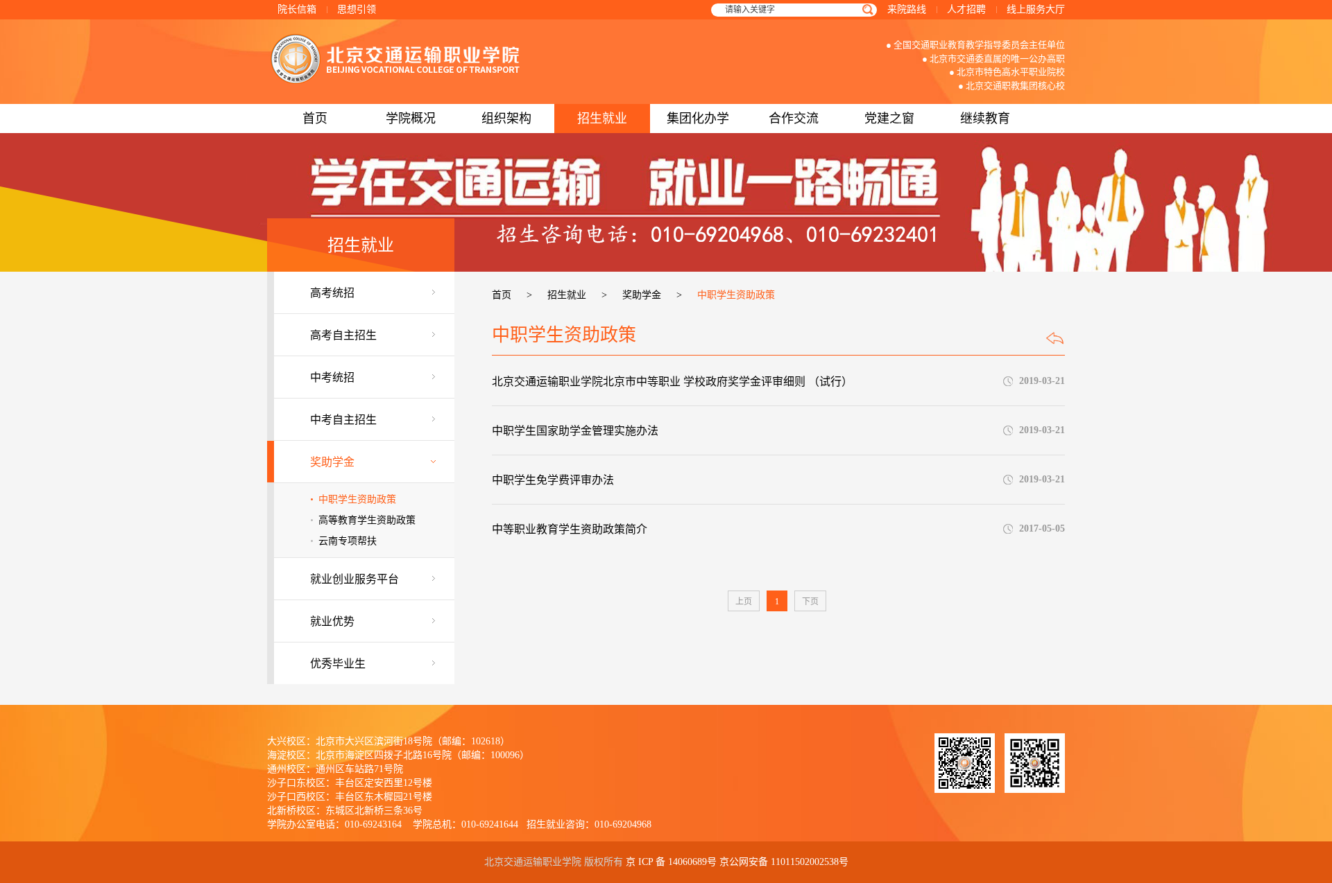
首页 (314, 118)
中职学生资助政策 (357, 499)
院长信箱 (297, 9)
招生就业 (602, 118)
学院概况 (411, 118)
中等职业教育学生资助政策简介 (569, 529)
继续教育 (985, 118)
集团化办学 (698, 118)
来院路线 (906, 9)
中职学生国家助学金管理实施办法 (575, 431)
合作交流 (794, 118)
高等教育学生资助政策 (367, 520)
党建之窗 (889, 118)
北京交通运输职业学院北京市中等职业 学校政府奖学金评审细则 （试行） (672, 381)
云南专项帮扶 (347, 541)
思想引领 (356, 9)
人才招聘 (966, 9)
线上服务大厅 (1036, 9)
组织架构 (506, 118)
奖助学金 (641, 295)
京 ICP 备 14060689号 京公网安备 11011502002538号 (737, 862)
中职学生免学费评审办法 (553, 480)
